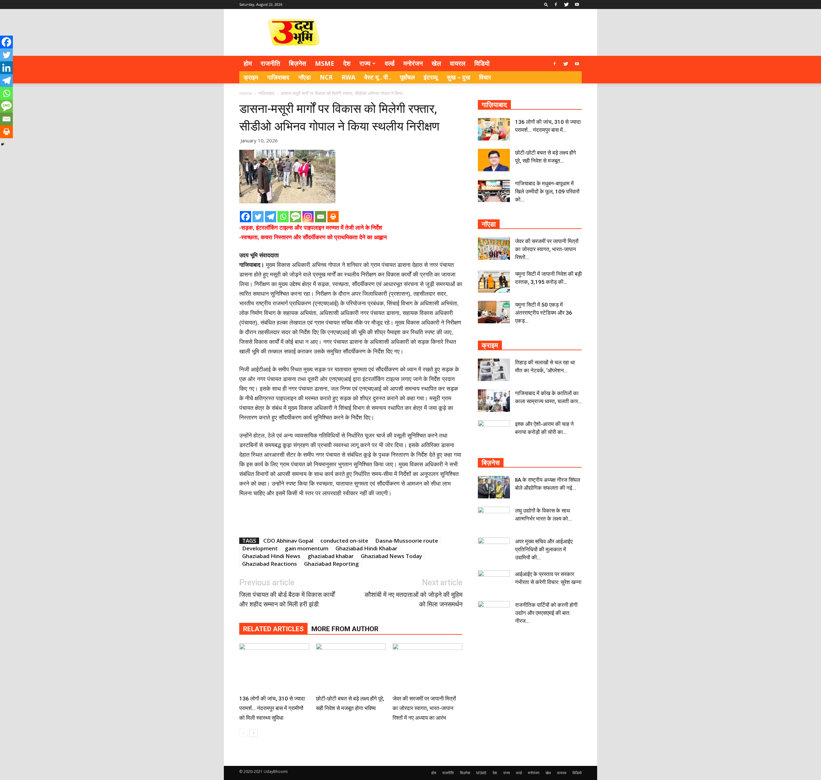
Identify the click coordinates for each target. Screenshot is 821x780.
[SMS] (295, 216)
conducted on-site (344, 541)
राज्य (365, 63)
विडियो (482, 63)
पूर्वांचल (407, 77)
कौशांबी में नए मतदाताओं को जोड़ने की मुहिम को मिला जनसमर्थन (413, 599)
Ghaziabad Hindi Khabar (366, 548)
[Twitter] (566, 4)
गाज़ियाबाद (278, 77)
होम (248, 63)
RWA (348, 77)
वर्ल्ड (389, 63)
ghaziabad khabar (331, 556)
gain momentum (306, 548)
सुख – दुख (458, 77)
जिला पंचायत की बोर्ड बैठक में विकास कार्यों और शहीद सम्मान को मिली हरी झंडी (287, 599)
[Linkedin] (6, 67)
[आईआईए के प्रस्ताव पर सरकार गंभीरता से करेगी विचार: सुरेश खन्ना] (494, 581)
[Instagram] (308, 216)
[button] (546, 4)
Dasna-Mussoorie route (406, 541)
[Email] (320, 216)
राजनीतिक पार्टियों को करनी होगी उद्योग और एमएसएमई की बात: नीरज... (546, 613)
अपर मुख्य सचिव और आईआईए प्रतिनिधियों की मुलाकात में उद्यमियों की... (543, 549)
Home (245, 93)
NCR (326, 77)
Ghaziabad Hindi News (271, 556)
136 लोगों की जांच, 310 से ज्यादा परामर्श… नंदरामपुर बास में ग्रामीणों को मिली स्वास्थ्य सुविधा (272, 708)
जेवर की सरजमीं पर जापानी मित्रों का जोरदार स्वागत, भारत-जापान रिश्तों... (547, 249)
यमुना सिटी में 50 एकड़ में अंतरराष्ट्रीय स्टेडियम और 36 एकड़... (543, 312)
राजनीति (270, 63)
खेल (436, 63)
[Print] (333, 216)
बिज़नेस (297, 63)
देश (347, 63)
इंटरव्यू (431, 77)
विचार (485, 77)
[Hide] (2, 144)
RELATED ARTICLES (273, 629)
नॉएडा (304, 77)
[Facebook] (556, 4)
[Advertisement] (465, 32)
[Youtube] (577, 4)
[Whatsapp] (283, 216)
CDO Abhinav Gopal (288, 541)
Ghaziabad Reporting (331, 564)
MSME (324, 63)
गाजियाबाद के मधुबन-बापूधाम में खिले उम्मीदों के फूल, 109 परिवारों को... (547, 191)
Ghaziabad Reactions (269, 564)
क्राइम (251, 77)
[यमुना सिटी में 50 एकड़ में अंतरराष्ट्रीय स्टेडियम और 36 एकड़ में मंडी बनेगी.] (494, 312)
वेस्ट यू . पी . (377, 77)
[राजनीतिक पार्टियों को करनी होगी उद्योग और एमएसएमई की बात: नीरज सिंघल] (494, 612)
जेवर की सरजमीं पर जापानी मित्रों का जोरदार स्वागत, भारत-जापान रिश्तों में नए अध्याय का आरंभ (424, 708)
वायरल (457, 63)
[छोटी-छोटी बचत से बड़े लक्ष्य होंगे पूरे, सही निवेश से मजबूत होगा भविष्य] (351, 667)
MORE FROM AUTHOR (344, 629)
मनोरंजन (413, 63)
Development (260, 548)
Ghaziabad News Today (391, 556)
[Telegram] (270, 216)
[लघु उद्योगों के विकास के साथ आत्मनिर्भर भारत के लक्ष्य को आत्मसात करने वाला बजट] (494, 518)
